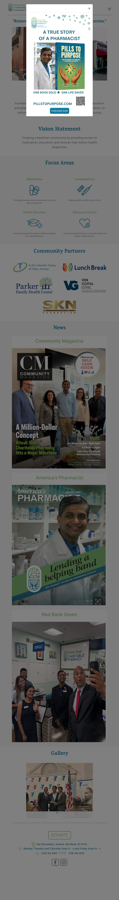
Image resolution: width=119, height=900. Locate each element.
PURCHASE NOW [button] (59, 111)
